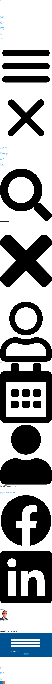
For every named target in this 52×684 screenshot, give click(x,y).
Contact (1, 38)
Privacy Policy (17, 651)
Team (1, 30)
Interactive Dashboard (4, 24)
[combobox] (4, 222)
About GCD (2, 27)
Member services (3, 16)
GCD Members (2, 29)
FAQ (0, 33)
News (1, 34)
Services (1, 19)
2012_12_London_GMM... (7, 492)
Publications (2, 22)
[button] (26, 91)
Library (1, 23)
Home (1, 664)
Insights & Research (3, 21)
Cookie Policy (2, 669)
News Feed (2, 35)
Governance (2, 32)
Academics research (3, 26)
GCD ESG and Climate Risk (4, 18)
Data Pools (2, 17)
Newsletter (2, 37)
